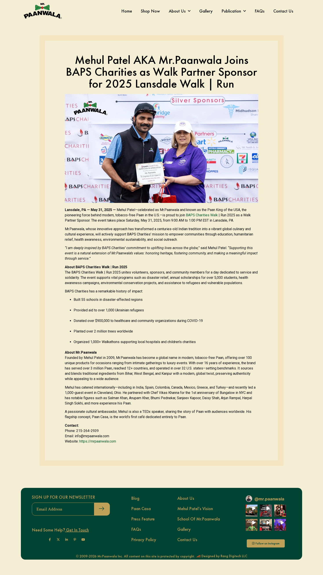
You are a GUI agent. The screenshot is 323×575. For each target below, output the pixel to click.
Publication (231, 11)
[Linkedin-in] (66, 539)
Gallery (206, 11)
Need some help (60, 530)
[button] (252, 510)
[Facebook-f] (50, 539)
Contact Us (283, 11)
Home (126, 11)
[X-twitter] (58, 539)
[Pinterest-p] (75, 539)
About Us (177, 11)
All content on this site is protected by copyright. (159, 556)
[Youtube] (83, 539)
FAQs (260, 11)
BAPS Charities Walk (202, 215)
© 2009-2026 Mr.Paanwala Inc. (99, 556)
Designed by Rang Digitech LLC (224, 556)
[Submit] (102, 509)
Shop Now (150, 11)
